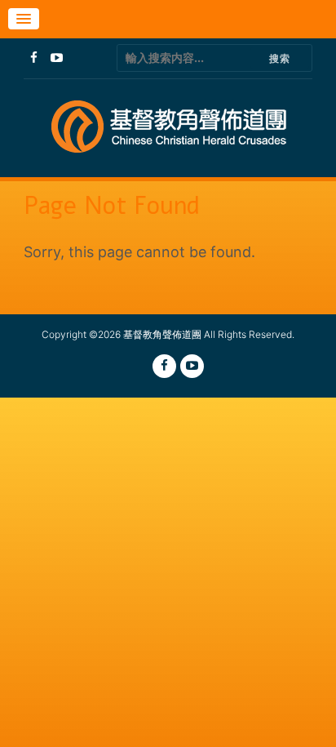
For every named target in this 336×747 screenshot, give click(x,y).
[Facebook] (34, 57)
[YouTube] (57, 57)
